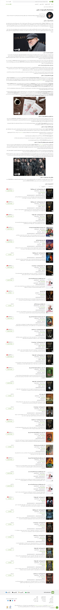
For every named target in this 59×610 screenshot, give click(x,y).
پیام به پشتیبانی (43, 598)
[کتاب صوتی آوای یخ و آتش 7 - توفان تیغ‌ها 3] (49, 219)
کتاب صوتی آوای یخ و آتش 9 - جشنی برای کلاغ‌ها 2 (37, 189)
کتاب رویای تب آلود (42, 394)
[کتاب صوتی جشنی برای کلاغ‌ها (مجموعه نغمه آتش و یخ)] (49, 437)
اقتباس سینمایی (41, 144)
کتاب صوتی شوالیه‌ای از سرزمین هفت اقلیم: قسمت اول (37, 278)
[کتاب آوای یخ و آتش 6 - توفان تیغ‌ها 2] (49, 565)
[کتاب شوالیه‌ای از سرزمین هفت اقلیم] (49, 308)
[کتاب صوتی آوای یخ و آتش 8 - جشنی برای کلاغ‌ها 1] (49, 206)
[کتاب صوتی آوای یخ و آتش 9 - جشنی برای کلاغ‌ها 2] (49, 194)
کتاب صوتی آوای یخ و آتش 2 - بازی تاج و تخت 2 (38, 342)
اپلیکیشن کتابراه (8, 4)
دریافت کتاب (10, 254)
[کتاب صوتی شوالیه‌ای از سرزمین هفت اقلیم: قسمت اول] (49, 283)
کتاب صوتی (41, 605)
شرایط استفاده (51, 599)
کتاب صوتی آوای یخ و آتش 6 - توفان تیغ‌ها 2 (38, 355)
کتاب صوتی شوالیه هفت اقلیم (40, 240)
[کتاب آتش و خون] (49, 296)
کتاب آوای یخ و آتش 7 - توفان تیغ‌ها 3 (39, 497)
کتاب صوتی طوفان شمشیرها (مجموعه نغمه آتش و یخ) (36, 458)
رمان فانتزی (21, 132)
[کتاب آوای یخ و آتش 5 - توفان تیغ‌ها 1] (49, 553)
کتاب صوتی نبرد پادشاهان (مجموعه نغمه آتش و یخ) (37, 367)
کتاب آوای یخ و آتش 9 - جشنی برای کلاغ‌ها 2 (38, 253)
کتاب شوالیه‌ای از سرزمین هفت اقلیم (39, 304)
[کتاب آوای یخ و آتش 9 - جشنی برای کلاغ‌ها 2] (49, 257)
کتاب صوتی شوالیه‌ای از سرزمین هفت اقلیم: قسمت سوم (36, 484)
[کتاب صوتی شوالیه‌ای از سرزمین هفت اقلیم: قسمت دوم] (49, 476)
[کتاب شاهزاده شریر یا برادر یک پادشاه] (49, 450)
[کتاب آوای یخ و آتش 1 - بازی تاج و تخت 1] (49, 411)
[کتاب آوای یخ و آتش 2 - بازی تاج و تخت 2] (49, 527)
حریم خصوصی (51, 601)
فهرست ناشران (36, 601)
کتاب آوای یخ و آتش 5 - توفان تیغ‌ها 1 (39, 548)
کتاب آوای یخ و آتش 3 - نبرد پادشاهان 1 (39, 535)
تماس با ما (44, 601)
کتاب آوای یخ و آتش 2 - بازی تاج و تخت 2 (39, 522)
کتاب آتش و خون (42, 291)
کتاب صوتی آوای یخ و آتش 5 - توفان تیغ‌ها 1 (38, 381)
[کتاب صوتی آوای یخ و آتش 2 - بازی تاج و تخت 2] (49, 347)
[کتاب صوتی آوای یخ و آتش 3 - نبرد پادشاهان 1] (49, 334)
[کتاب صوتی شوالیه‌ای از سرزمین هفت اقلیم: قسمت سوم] (49, 489)
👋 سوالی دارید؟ (52, 607)
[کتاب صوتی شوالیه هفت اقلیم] (49, 245)
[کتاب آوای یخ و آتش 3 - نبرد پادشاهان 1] (49, 540)
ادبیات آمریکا (40, 80)
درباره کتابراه (51, 598)
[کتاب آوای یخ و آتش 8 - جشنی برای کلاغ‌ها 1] (49, 514)
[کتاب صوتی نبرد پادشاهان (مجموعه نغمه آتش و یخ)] (49, 372)
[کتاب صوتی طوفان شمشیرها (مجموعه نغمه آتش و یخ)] (49, 462)
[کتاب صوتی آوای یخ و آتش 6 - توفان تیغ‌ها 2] (49, 359)
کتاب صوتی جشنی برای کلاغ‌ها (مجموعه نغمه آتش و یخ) (36, 432)
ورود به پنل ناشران (35, 599)
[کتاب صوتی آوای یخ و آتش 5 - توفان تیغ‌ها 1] (49, 386)
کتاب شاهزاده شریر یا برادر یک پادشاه (39, 445)
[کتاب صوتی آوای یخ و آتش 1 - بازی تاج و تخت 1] (49, 270)
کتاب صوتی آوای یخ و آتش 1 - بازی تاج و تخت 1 (38, 265)
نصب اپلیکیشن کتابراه (50, 605)
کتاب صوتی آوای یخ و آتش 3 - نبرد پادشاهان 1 (38, 329)
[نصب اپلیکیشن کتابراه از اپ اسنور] (14, 592)
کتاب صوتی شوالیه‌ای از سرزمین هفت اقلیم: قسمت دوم (36, 471)
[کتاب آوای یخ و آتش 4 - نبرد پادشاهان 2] (49, 578)
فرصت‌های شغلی (51, 602)
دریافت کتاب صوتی (9, 190)
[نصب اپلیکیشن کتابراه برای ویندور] (8, 592)
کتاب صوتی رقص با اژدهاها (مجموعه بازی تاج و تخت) (37, 227)
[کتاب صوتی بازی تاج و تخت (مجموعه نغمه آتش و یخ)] (49, 321)
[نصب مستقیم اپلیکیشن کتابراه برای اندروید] (27, 592)
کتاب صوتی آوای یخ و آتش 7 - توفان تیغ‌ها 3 (38, 214)
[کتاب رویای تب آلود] (49, 399)
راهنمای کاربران (44, 599)
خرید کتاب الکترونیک (37, 605)
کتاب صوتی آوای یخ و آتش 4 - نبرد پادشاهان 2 (38, 419)
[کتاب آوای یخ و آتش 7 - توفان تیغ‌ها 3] (49, 502)
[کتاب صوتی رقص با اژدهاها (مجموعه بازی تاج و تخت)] (49, 232)
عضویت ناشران (36, 598)
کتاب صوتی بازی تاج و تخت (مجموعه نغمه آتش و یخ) (37, 316)
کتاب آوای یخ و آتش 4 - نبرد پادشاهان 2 (39, 573)
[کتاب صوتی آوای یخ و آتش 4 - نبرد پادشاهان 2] (49, 424)
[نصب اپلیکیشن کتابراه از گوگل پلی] (21, 592)
